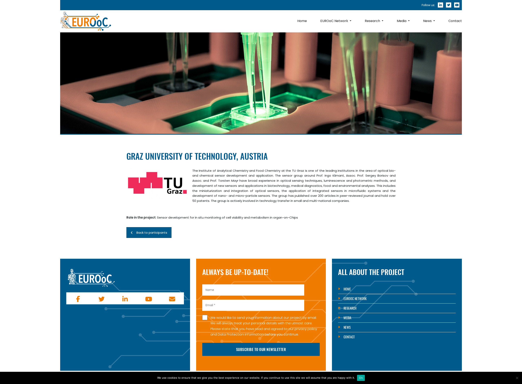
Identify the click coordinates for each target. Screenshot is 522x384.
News (347, 327)
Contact (349, 336)
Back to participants (151, 232)
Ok (361, 377)
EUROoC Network (355, 298)
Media (347, 317)
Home (347, 289)
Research (350, 308)
